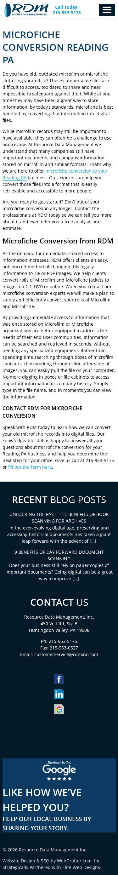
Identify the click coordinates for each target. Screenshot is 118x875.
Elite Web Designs (81, 867)
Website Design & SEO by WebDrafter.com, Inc (51, 861)
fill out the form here (30, 467)
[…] (93, 541)
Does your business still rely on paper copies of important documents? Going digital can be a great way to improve (59, 571)
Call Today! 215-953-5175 (67, 10)
